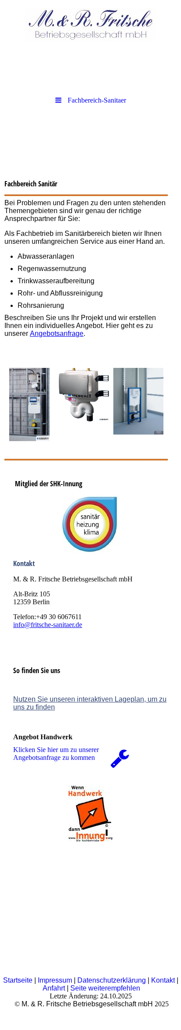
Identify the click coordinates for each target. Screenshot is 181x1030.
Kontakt (163, 980)
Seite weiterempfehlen (105, 988)
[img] (90, 24)
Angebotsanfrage (56, 333)
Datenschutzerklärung (111, 980)
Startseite (18, 980)
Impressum (55, 980)
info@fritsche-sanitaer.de (47, 624)
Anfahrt (54, 988)
